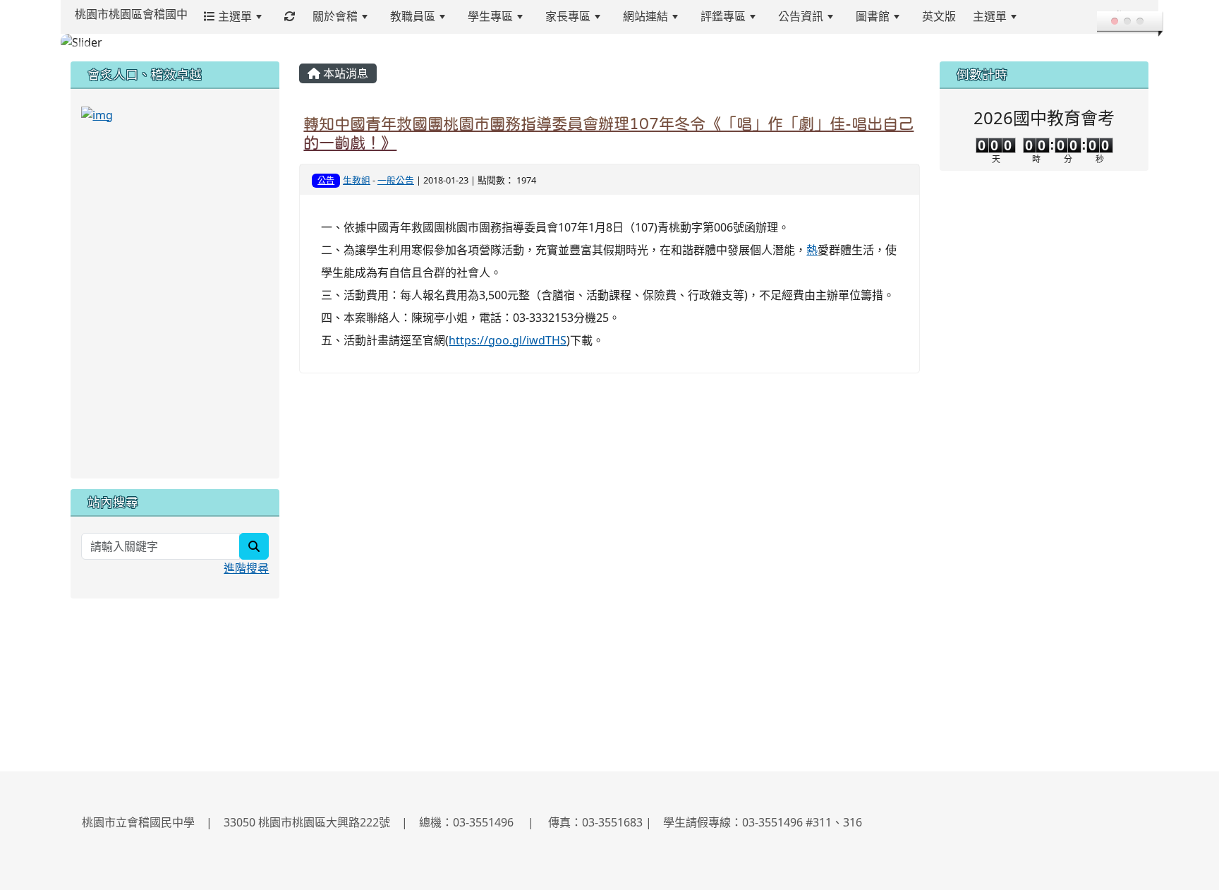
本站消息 (344, 73)
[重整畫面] (290, 16)
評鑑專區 (723, 16)
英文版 (939, 16)
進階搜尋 (246, 568)
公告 (325, 180)
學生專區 (490, 16)
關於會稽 (335, 16)
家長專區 (567, 16)
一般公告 (395, 180)
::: (1042, 16)
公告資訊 (800, 16)
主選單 (233, 16)
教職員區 (412, 16)
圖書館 (873, 16)
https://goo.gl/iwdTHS (507, 340)
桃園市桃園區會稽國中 (131, 14)
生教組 (356, 180)
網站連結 (645, 16)
